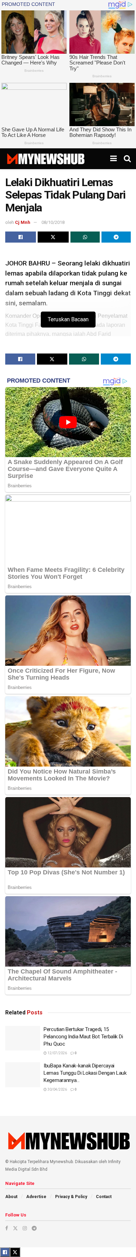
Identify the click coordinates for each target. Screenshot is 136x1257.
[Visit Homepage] (45, 159)
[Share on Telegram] (116, 237)
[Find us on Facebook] (6, 1228)
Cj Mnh (22, 222)
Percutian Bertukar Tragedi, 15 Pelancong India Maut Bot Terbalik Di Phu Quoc (83, 1036)
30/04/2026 (57, 1089)
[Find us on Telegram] (34, 1228)
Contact (104, 1196)
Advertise (36, 1196)
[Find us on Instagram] (25, 1228)
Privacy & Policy (71, 1196)
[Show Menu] (113, 158)
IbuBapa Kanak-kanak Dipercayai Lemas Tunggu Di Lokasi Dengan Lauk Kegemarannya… (85, 1073)
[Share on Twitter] (53, 237)
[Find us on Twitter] (15, 1228)
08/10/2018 (53, 222)
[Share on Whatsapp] (85, 237)
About (11, 1196)
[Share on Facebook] (20, 237)
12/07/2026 (57, 1053)
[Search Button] (127, 158)
